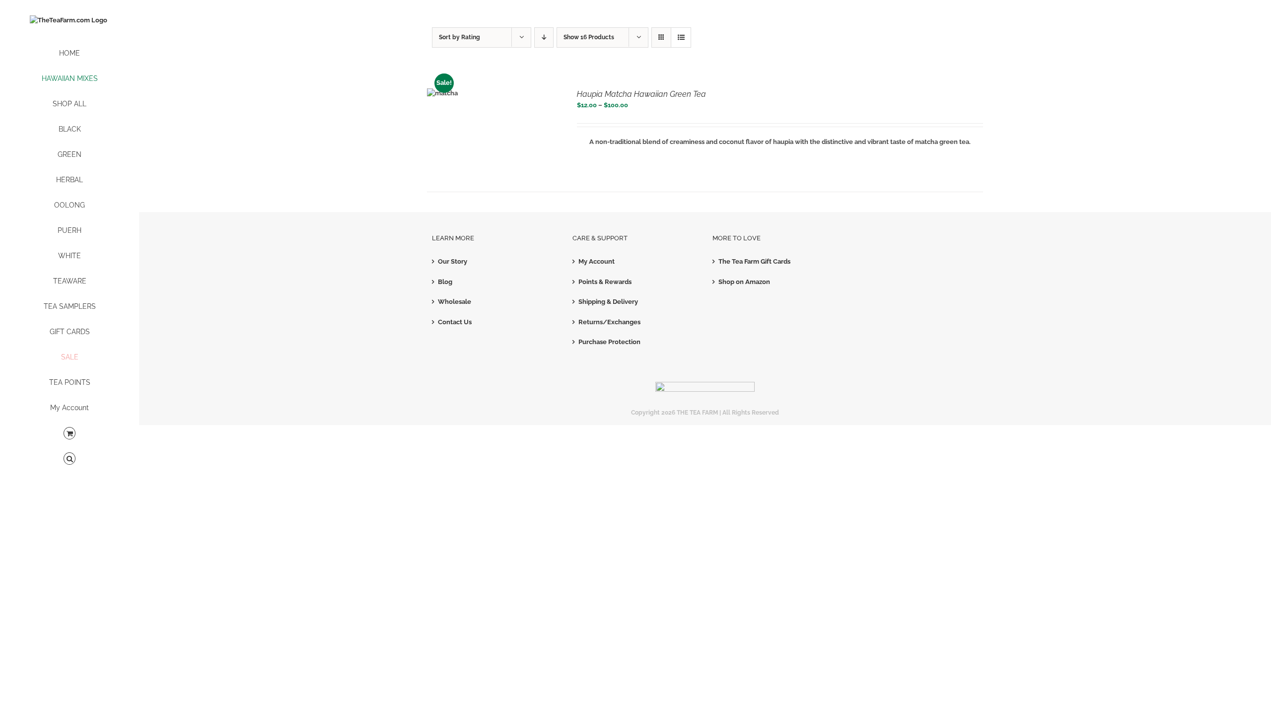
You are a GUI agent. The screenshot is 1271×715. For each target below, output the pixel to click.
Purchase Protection (609, 342)
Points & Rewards (605, 282)
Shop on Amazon (744, 282)
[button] (69, 459)
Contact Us (455, 322)
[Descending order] (544, 37)
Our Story (452, 261)
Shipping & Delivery (608, 301)
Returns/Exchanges (609, 322)
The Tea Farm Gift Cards (754, 261)
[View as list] (681, 37)
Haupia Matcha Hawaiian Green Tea (641, 94)
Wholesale (454, 301)
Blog (445, 282)
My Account (596, 261)
